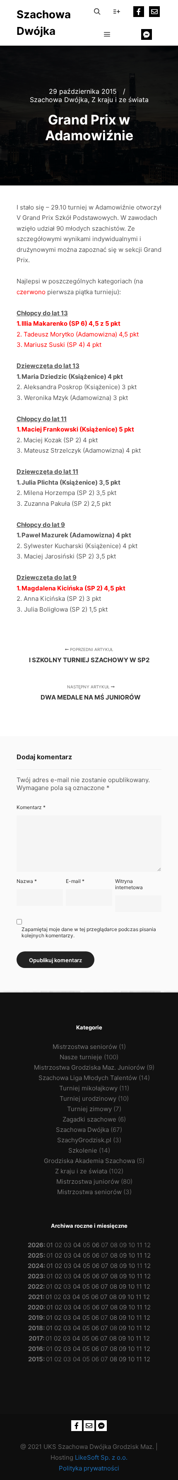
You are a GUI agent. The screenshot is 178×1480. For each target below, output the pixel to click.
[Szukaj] (97, 11)
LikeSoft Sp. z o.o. (101, 1457)
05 (86, 1255)
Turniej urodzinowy (88, 1098)
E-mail (75, 881)
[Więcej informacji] (116, 11)
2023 (35, 1276)
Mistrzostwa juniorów (87, 1181)
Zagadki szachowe (89, 1119)
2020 (35, 1307)
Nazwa (27, 881)
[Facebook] (138, 11)
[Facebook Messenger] (146, 34)
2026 (35, 1245)
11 (139, 1255)
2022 (35, 1286)
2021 (35, 1297)
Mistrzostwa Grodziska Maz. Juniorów (89, 1067)
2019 (35, 1318)
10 (131, 1255)
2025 (35, 1255)
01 (49, 1245)
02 (58, 1255)
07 (104, 1266)
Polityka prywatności (89, 1468)
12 (147, 1255)
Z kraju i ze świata (120, 99)
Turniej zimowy (89, 1109)
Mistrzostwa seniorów (85, 1047)
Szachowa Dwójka (44, 22)
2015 (35, 1359)
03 (68, 1255)
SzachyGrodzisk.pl (84, 1140)
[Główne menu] (107, 34)
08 (114, 1255)
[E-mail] (154, 11)
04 (77, 1245)
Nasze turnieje (81, 1057)
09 (123, 1255)
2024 (35, 1266)
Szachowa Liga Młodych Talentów (87, 1078)
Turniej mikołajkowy (88, 1088)
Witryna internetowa (129, 884)
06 (95, 1245)
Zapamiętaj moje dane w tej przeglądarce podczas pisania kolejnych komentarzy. (89, 932)
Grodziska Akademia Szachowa (89, 1161)
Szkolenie (82, 1150)
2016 (35, 1349)
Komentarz (31, 807)
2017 (36, 1338)
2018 (35, 1328)
